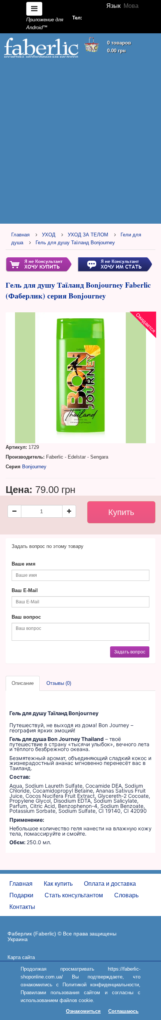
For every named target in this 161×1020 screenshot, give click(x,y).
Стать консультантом (74, 895)
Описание (23, 683)
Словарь (126, 895)
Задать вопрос (129, 652)
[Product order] (39, 264)
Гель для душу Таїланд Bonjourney (75, 242)
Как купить (58, 883)
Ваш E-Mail (25, 590)
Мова (131, 6)
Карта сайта (21, 957)
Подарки (21, 895)
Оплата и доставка (110, 883)
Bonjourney (34, 466)
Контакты (22, 907)
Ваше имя (24, 564)
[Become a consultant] (115, 264)
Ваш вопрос (26, 617)
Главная (20, 235)
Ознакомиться (83, 1011)
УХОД (48, 235)
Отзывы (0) (58, 683)
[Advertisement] (80, 141)
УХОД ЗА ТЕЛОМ (88, 235)
